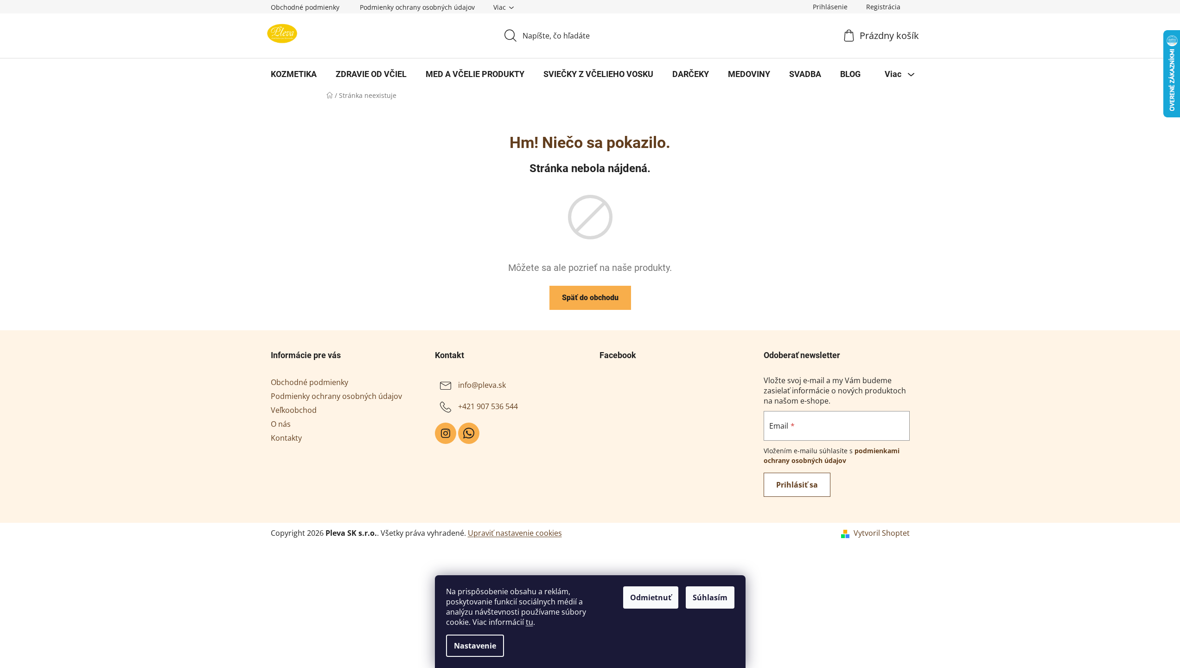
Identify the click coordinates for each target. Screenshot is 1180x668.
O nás (281, 424)
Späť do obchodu (590, 297)
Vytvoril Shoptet (882, 533)
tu (529, 622)
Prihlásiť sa (797, 485)
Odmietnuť (650, 597)
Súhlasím (710, 597)
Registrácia (883, 6)
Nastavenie (475, 646)
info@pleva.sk (482, 385)
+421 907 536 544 (488, 406)
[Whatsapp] (468, 433)
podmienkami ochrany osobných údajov (831, 455)
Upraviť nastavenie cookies (515, 533)
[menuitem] (294, 74)
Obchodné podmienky (305, 7)
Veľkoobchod (294, 410)
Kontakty (286, 438)
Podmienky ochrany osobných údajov (417, 7)
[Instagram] (445, 433)
